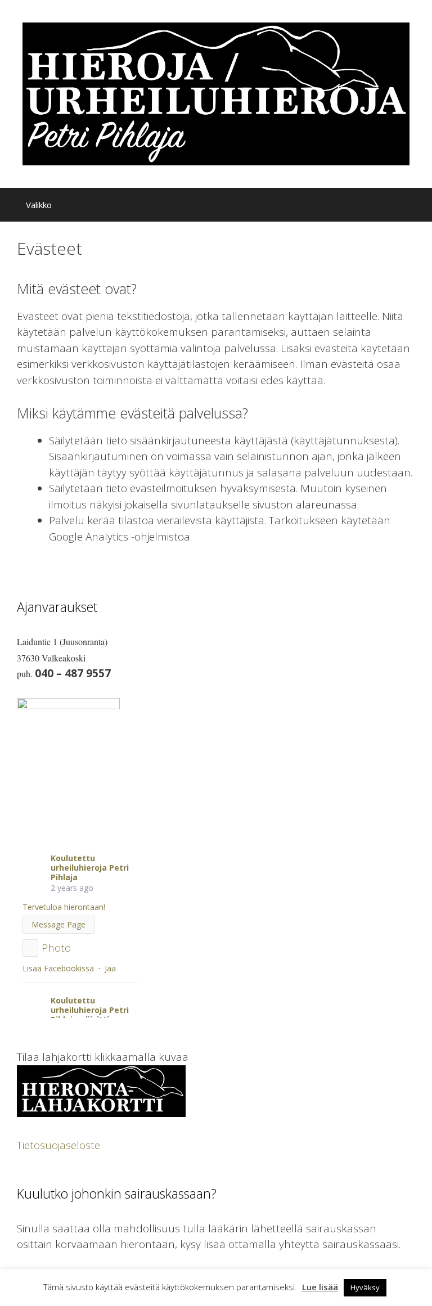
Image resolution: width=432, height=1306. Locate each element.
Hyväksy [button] (365, 1287)
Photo (56, 947)
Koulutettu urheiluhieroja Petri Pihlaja (90, 867)
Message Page (59, 924)
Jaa (110, 968)
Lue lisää (320, 1287)
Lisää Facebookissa (58, 968)
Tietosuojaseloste (58, 1145)
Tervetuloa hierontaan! (63, 907)
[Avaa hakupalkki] (414, 207)
